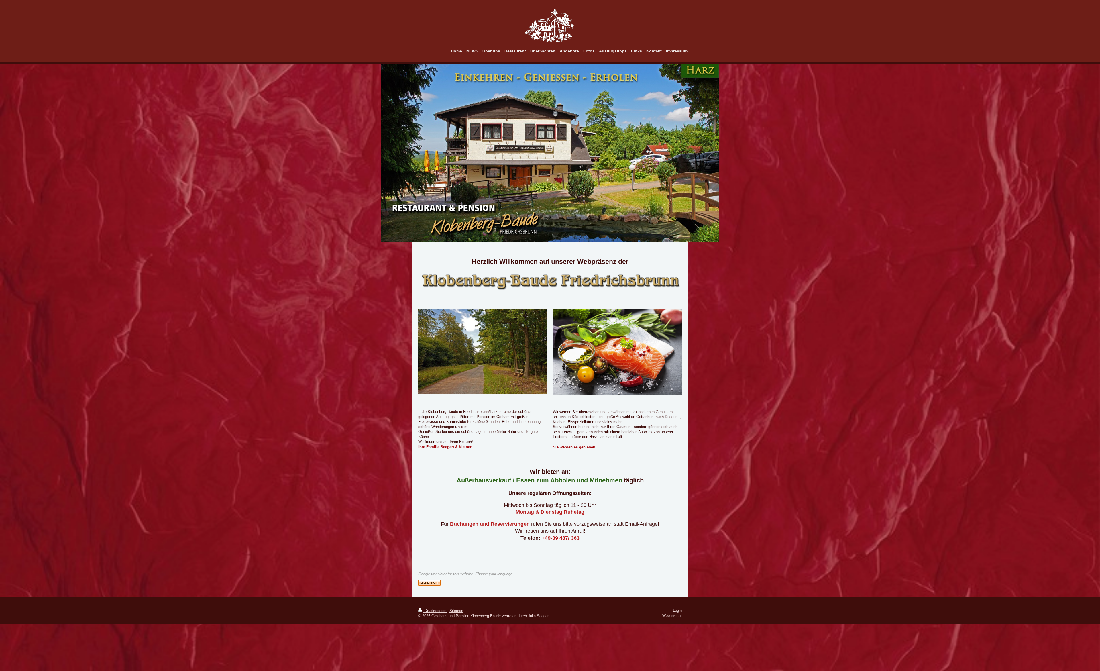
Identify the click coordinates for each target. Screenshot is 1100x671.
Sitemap (456, 611)
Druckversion (435, 611)
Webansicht (672, 615)
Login (677, 610)
